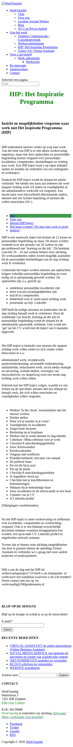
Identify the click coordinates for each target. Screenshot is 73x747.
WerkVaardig (18, 10)
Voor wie (15, 219)
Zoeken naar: (10, 675)
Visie (21, 14)
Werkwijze (33, 62)
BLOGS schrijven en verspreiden (31, 664)
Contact (15, 73)
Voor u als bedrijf (21, 54)
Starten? (15, 230)
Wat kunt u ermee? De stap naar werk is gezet (39, 226)
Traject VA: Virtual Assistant (36, 51)
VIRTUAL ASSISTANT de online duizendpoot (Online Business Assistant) (40, 647)
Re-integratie (18, 65)
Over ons (24, 17)
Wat (12, 215)
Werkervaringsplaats (31, 43)
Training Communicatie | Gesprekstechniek (33, 37)
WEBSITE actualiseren (25, 668)
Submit (7, 629)
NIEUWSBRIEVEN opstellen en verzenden (38, 660)
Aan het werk (18, 32)
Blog (21, 25)
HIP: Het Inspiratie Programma (38, 47)
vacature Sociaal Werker (33, 21)
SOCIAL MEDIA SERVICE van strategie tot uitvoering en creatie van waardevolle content (39, 655)
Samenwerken (19, 69)
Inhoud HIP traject (21, 223)
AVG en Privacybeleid (32, 28)
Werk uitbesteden (29, 58)
